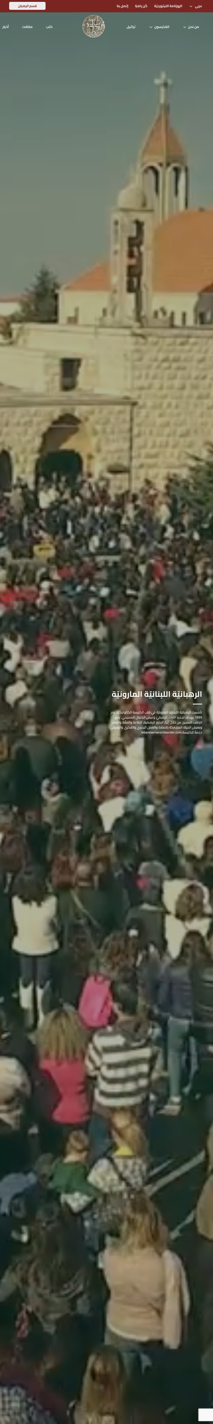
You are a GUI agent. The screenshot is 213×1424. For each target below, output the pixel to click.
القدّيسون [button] (161, 27)
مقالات (27, 27)
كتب (49, 27)
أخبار (5, 27)
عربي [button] (198, 6)
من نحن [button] (193, 27)
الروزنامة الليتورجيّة (168, 6)
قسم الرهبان (27, 6)
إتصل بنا (122, 6)
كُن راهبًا (141, 6)
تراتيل (131, 27)
